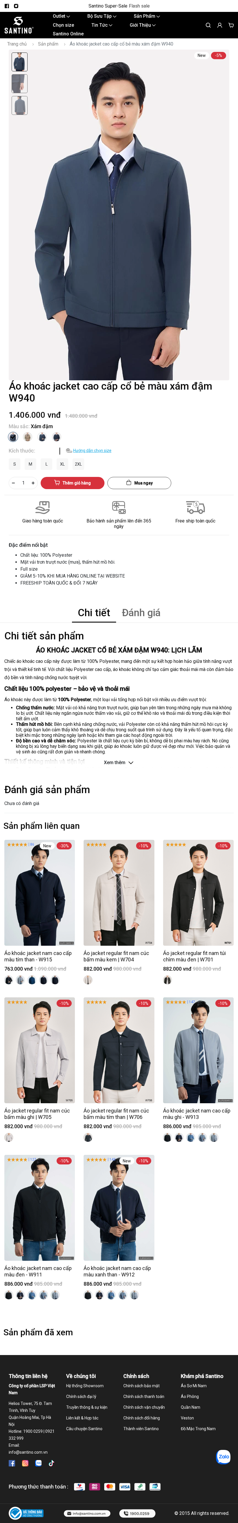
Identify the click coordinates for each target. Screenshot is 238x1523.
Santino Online (68, 34)
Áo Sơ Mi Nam (194, 1385)
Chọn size (63, 25)
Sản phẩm (48, 44)
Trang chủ (17, 44)
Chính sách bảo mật (141, 1385)
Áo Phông (190, 1396)
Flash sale (139, 6)
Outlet (59, 16)
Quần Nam (190, 1407)
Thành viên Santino (141, 1428)
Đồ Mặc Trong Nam (198, 1428)
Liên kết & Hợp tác (82, 1418)
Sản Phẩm (145, 16)
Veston (187, 1418)
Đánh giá (141, 613)
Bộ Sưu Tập (100, 16)
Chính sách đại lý (81, 1396)
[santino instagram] (16, 6)
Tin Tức (100, 25)
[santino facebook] (6, 6)
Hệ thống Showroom (85, 1385)
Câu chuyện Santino (84, 1428)
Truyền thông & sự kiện (86, 1407)
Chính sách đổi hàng (141, 1418)
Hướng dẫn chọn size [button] (92, 450)
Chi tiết (94, 613)
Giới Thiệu (141, 25)
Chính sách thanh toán (143, 1396)
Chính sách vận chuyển (144, 1407)
